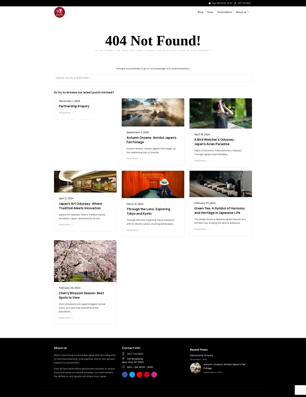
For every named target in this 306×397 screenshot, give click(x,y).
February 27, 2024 (205, 202)
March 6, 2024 (135, 203)
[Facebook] (125, 374)
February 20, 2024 (69, 287)
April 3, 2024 (66, 198)
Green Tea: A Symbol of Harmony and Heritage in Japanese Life (219, 210)
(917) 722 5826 (244, 3)
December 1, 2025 (69, 100)
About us (241, 12)
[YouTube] (139, 374)
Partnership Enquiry (74, 106)
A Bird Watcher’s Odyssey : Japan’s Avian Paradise (215, 141)
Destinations (224, 12)
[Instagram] (60, 2)
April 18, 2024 (202, 134)
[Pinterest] (147, 374)
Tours (210, 12)
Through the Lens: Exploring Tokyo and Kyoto (148, 211)
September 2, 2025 (138, 132)
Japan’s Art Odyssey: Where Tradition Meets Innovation (80, 205)
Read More (64, 112)
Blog (200, 12)
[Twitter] (132, 374)
